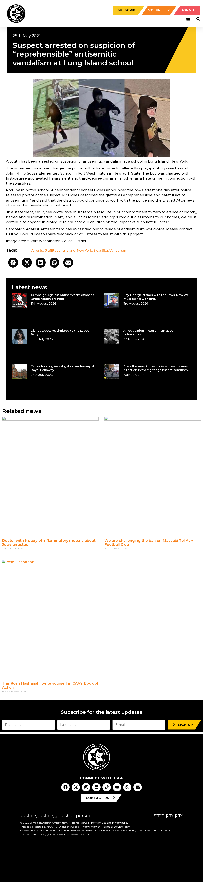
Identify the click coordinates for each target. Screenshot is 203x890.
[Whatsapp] (127, 787)
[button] (188, 19)
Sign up (185, 725)
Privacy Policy (88, 826)
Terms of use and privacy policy (109, 822)
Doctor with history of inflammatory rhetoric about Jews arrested (49, 542)
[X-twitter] (76, 787)
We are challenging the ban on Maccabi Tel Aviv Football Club (148, 542)
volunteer (88, 234)
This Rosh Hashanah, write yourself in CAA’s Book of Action (50, 685)
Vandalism (117, 250)
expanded (82, 229)
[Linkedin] (96, 787)
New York (84, 250)
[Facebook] (65, 787)
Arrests (37, 250)
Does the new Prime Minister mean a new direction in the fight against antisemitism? (156, 368)
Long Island (65, 250)
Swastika (100, 250)
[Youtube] (117, 787)
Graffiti (49, 250)
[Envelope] (137, 787)
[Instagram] (86, 787)
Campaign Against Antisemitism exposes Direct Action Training (62, 297)
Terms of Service (112, 826)
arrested (46, 161)
